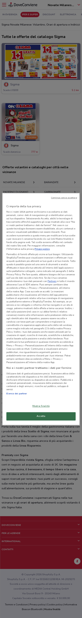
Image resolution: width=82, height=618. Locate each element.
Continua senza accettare (64, 197)
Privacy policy (42, 249)
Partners (52, 281)
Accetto (41, 416)
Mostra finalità (41, 406)
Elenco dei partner (16, 393)
